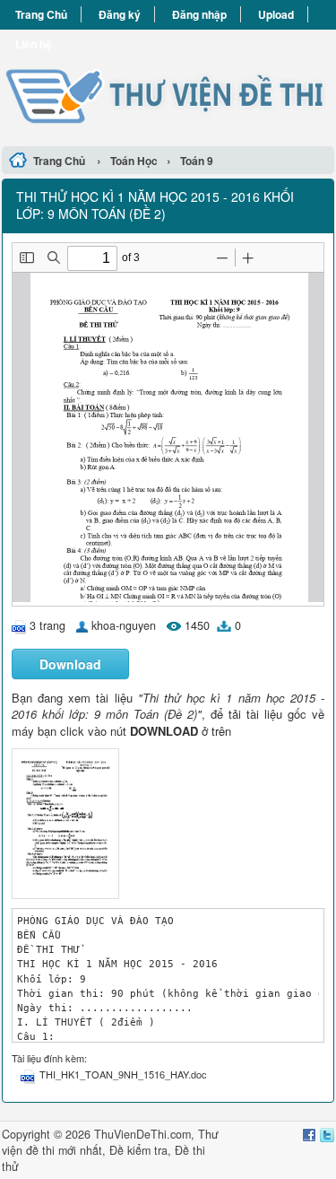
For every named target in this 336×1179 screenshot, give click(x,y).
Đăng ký (120, 14)
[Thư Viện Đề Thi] (168, 85)
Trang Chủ (41, 14)
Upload (276, 14)
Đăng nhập (199, 14)
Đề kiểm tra (138, 1150)
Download (70, 664)
